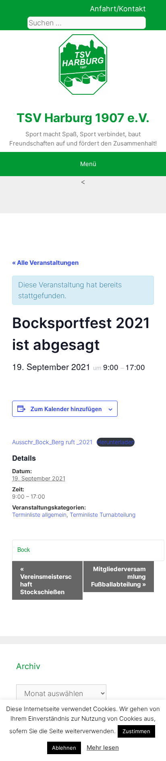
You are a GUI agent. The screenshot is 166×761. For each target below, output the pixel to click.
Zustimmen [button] (136, 731)
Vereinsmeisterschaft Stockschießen (46, 580)
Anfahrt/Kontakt (118, 8)
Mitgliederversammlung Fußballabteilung (118, 576)
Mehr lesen (103, 747)
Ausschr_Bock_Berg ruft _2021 (52, 442)
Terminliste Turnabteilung (102, 514)
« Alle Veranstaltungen (45, 262)
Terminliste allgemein (39, 514)
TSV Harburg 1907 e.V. (83, 117)
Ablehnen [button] (64, 747)
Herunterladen (116, 442)
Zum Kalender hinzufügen (66, 409)
